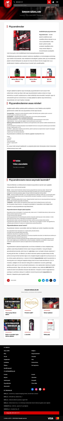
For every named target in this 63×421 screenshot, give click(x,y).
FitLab (5, 356)
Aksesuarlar (7, 386)
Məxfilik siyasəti (8, 368)
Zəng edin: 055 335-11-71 (12, 413)
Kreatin (33, 374)
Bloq (27, 15)
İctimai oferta (35, 362)
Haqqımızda (7, 359)
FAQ (32, 359)
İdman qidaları (32, 15)
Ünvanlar (34, 356)
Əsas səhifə (7, 350)
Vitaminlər (34, 377)
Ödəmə (5, 365)
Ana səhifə (22, 15)
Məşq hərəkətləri (36, 353)
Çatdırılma (6, 362)
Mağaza (33, 350)
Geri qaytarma (35, 365)
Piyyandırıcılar (7, 383)
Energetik (34, 380)
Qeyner (5, 377)
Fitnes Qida (34, 383)
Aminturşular (7, 380)
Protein (5, 374)
